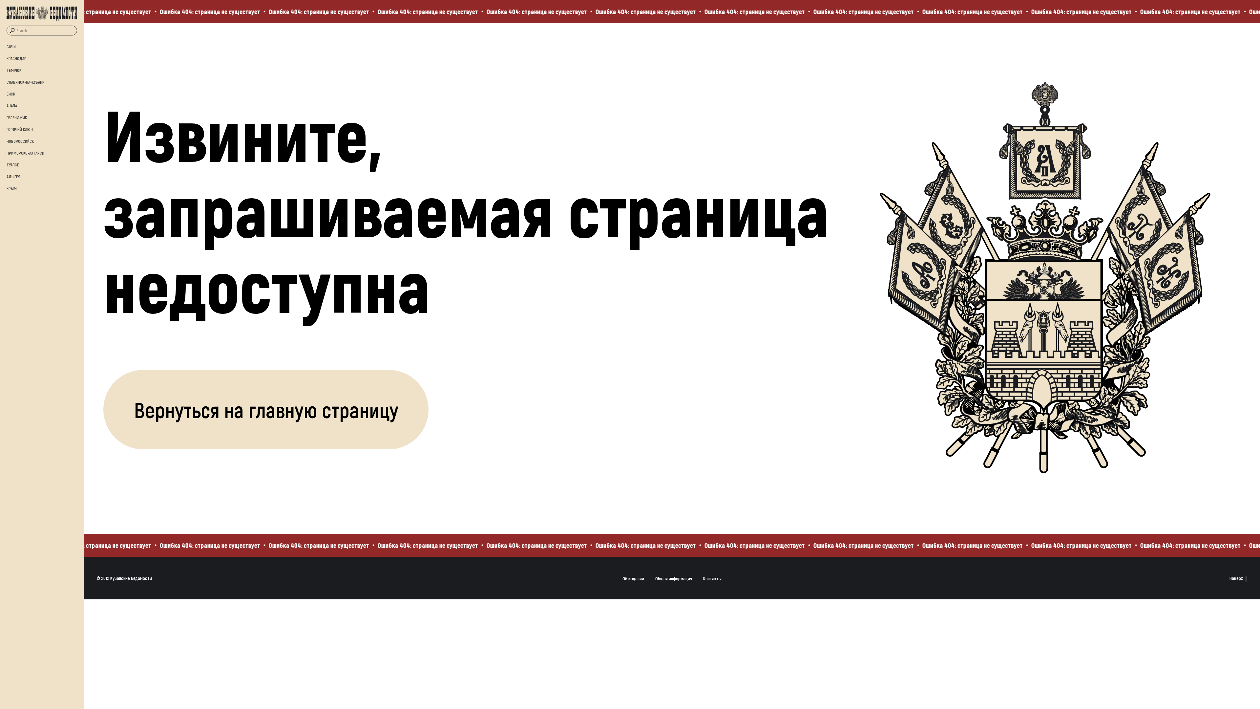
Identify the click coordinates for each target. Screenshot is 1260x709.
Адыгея (13, 176)
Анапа (12, 105)
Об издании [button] (633, 578)
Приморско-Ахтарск (25, 153)
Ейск (11, 94)
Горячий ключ (20, 129)
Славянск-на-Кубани (26, 82)
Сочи (11, 46)
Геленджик (17, 117)
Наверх (1236, 578)
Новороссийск (20, 141)
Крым (12, 188)
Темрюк (14, 70)
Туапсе (13, 164)
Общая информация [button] (673, 578)
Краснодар (17, 58)
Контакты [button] (712, 578)
